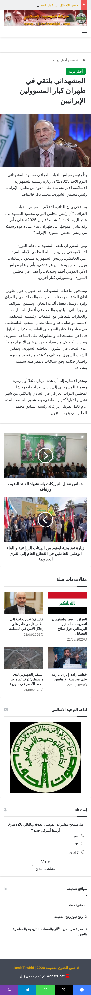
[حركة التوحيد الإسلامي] (45, 18)
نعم (76, 836)
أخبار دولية (60, 60)
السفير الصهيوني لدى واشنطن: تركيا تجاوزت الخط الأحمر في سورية (26, 679)
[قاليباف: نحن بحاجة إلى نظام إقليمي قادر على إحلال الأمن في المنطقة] (23, 603)
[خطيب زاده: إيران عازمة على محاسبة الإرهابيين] (67, 658)
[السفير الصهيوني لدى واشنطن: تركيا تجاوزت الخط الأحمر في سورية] (23, 658)
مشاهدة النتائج (45, 869)
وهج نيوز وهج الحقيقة (68, 917)
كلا (77, 844)
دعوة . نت (76, 905)
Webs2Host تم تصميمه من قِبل (42, 976)
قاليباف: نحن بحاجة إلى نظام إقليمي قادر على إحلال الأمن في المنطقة (26, 624)
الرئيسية (76, 60)
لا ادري (74, 852)
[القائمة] (84, 30)
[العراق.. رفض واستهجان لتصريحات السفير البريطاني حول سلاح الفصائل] (67, 603)
